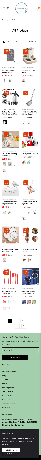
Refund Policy (7, 400)
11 (17, 326)
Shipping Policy (8, 388)
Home (4, 20)
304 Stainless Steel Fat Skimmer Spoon (29, 113)
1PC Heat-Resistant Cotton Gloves (8, 71)
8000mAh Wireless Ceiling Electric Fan (28, 292)
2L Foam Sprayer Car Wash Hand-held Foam (10, 113)
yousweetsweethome (9, 67)
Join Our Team (7, 392)
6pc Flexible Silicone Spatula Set (9, 292)
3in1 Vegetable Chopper (30, 154)
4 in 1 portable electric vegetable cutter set (9, 203)
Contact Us (6, 408)
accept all (11, 450)
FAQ (4, 376)
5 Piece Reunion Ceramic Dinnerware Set (10, 251)
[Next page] (23, 326)
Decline (10, 454)
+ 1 (9, 308)
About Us (5, 380)
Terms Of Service (8, 404)
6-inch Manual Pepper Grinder (29, 251)
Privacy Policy (7, 396)
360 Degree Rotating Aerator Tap (9, 155)
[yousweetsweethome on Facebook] (3, 364)
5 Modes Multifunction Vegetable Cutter (29, 203)
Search (4, 384)
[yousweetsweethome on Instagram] (8, 364)
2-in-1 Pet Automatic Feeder (29, 71)
